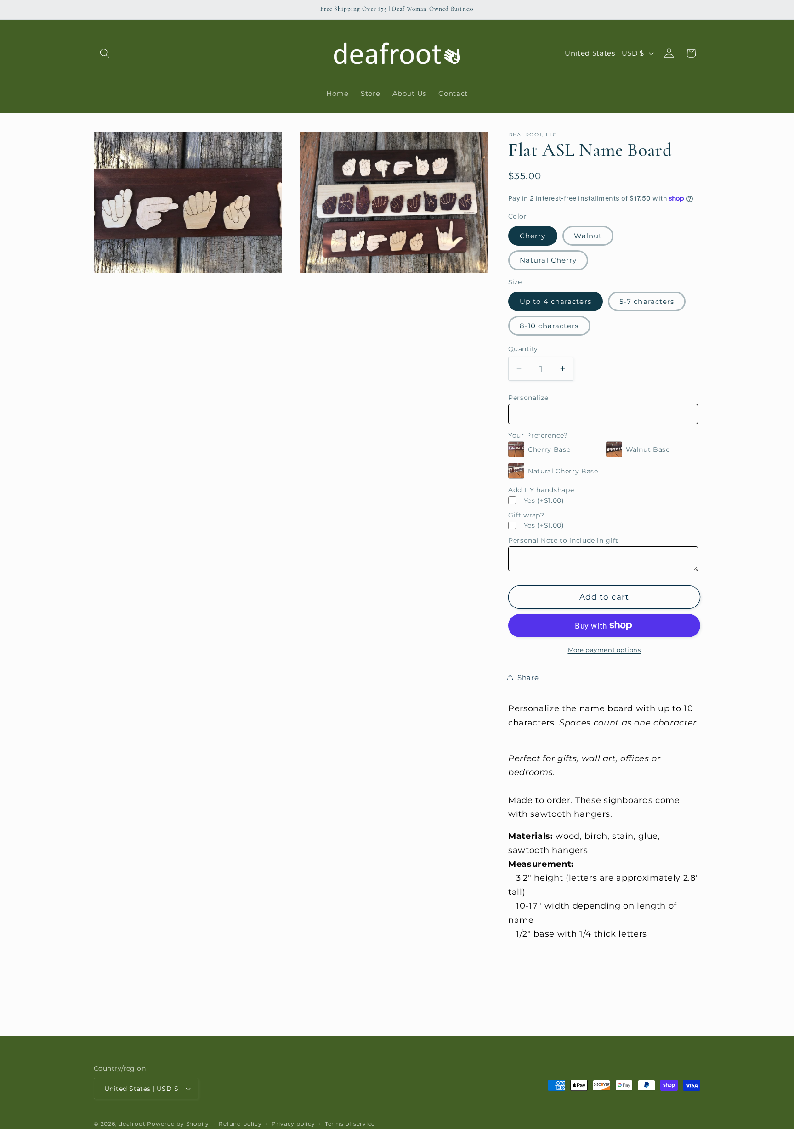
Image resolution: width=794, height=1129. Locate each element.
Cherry (533, 235)
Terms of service (350, 1123)
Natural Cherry (548, 260)
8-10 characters (549, 325)
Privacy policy (293, 1123)
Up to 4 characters (555, 301)
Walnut (588, 235)
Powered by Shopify (178, 1123)
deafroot (132, 1123)
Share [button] (528, 677)
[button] (105, 53)
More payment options (604, 649)
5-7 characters (646, 301)
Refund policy (240, 1123)
